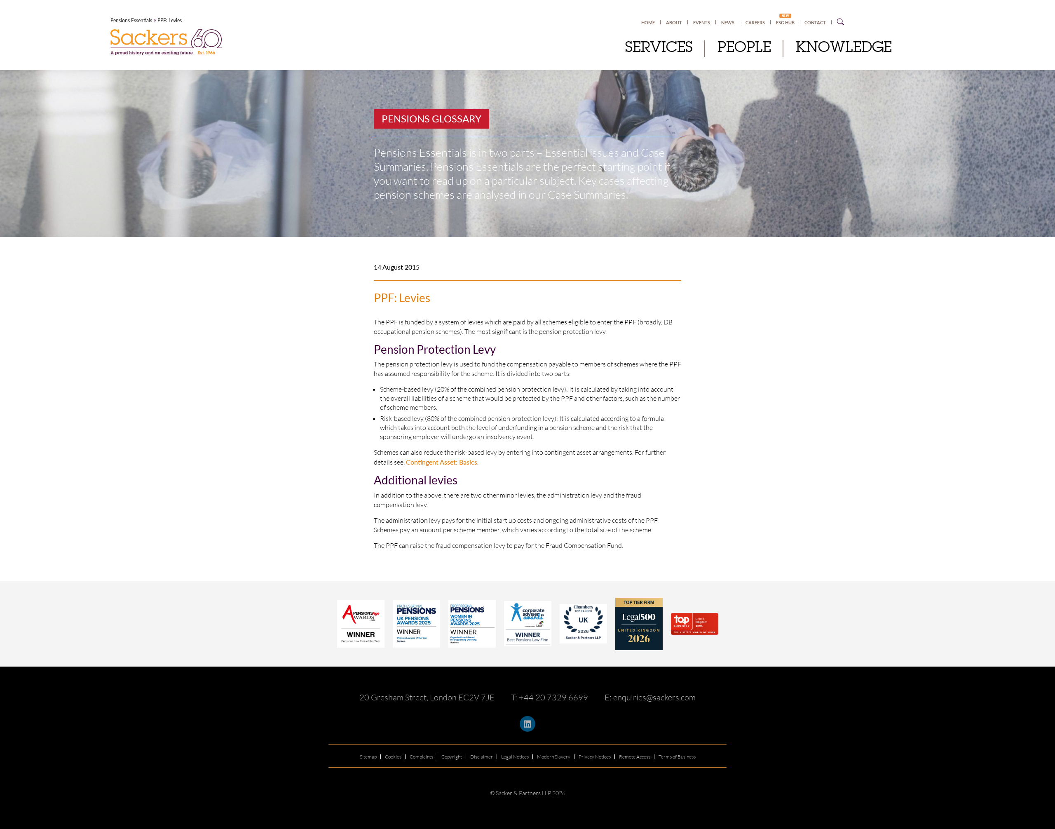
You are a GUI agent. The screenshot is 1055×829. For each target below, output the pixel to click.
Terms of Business (677, 757)
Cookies (393, 757)
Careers (755, 22)
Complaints (421, 757)
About (674, 22)
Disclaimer (481, 757)
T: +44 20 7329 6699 (549, 697)
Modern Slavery (553, 757)
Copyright (451, 757)
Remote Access (634, 757)
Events (701, 22)
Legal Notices (515, 757)
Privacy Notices (595, 757)
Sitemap (368, 757)
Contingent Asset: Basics (441, 462)
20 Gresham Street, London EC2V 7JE (427, 697)
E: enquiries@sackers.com (650, 697)
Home (648, 22)
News (727, 22)
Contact (815, 22)
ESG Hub (785, 22)
